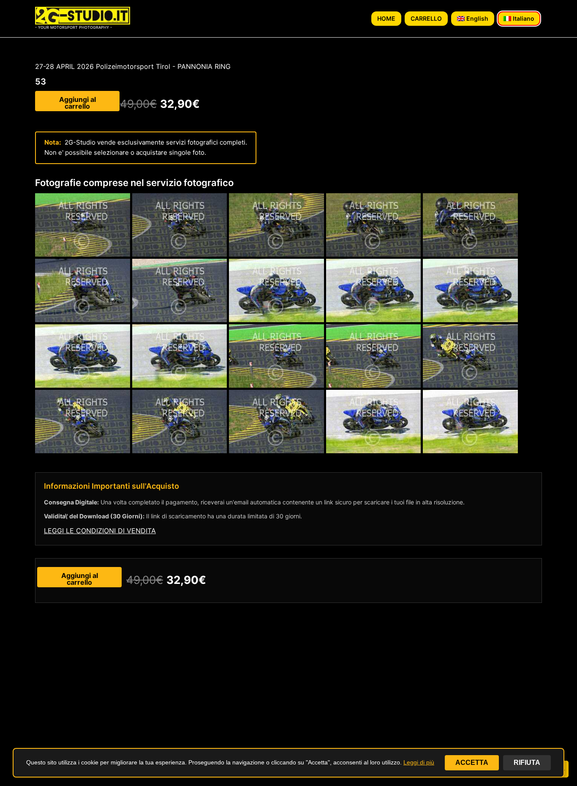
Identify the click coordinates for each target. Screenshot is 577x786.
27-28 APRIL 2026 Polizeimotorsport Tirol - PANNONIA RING (133, 66)
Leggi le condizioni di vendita (100, 530)
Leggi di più (418, 762)
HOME (386, 18)
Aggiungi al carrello (77, 102)
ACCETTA (471, 762)
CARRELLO (426, 18)
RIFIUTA (527, 762)
